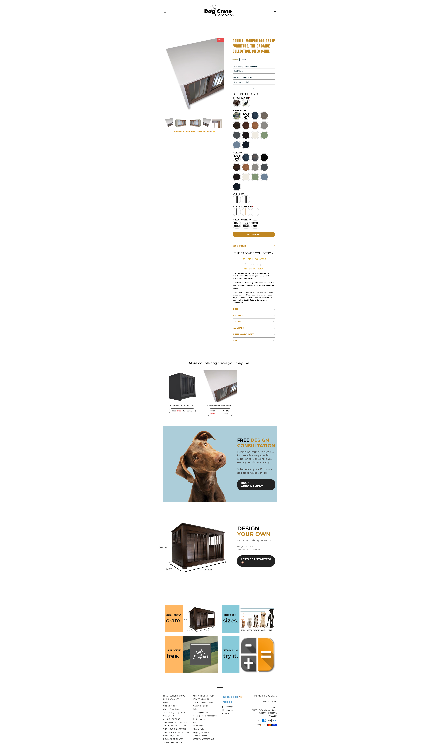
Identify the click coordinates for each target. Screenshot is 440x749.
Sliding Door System (172, 709)
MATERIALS (238, 328)
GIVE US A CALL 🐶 (232, 697)
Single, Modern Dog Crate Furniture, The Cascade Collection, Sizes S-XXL (193, 405)
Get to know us (199, 719)
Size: (243, 77)
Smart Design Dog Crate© (174, 712)
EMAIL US (227, 702)
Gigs (194, 722)
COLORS (237, 322)
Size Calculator (169, 706)
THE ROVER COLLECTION (174, 726)
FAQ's (194, 709)
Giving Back (197, 726)
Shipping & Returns (200, 732)
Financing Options (200, 712)
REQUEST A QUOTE (172, 699)
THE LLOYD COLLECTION (174, 729)
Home (165, 702)
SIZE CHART (168, 716)
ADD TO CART (254, 234)
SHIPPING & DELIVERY (243, 334)
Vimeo (227, 713)
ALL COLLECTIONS (171, 719)
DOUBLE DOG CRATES (173, 739)
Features (238, 315)
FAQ (235, 340)
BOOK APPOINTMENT (252, 484)
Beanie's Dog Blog (200, 706)
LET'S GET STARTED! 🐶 (256, 561)
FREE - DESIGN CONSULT (174, 696)
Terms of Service (199, 736)
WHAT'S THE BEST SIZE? (203, 696)
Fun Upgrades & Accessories (204, 716)
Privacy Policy (198, 729)
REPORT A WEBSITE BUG (203, 739)
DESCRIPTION (239, 246)
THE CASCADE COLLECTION (176, 732)
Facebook (228, 707)
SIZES (235, 309)
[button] (220, 77)
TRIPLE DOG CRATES (172, 742)
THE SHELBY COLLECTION (175, 722)
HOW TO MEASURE (200, 699)
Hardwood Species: (245, 67)
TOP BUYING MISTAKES (202, 702)
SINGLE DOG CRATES (172, 736)
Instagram (228, 710)
